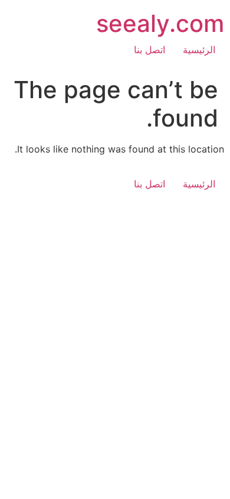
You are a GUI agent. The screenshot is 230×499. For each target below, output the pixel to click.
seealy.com (160, 23)
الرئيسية (199, 50)
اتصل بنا (149, 50)
